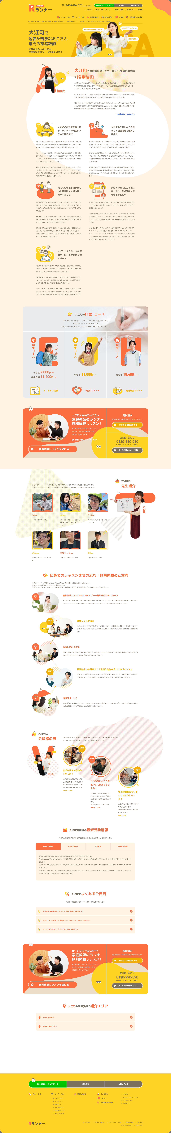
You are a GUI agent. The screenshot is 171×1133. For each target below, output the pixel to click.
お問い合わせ (135, 5)
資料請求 (121, 5)
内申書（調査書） (123, 846)
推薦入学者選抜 (73, 846)
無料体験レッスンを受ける (104, 5)
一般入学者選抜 (48, 846)
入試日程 (98, 846)
